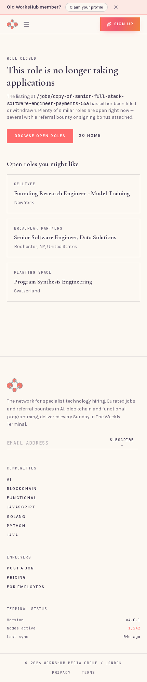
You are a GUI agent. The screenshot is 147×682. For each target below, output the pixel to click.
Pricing (16, 577)
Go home (90, 135)
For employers (26, 586)
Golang (16, 516)
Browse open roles (40, 135)
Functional (21, 497)
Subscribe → (122, 442)
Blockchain (22, 488)
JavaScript (21, 507)
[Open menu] (26, 24)
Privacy (61, 672)
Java (12, 535)
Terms (88, 672)
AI (9, 479)
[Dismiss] (116, 7)
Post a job (20, 568)
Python (16, 525)
